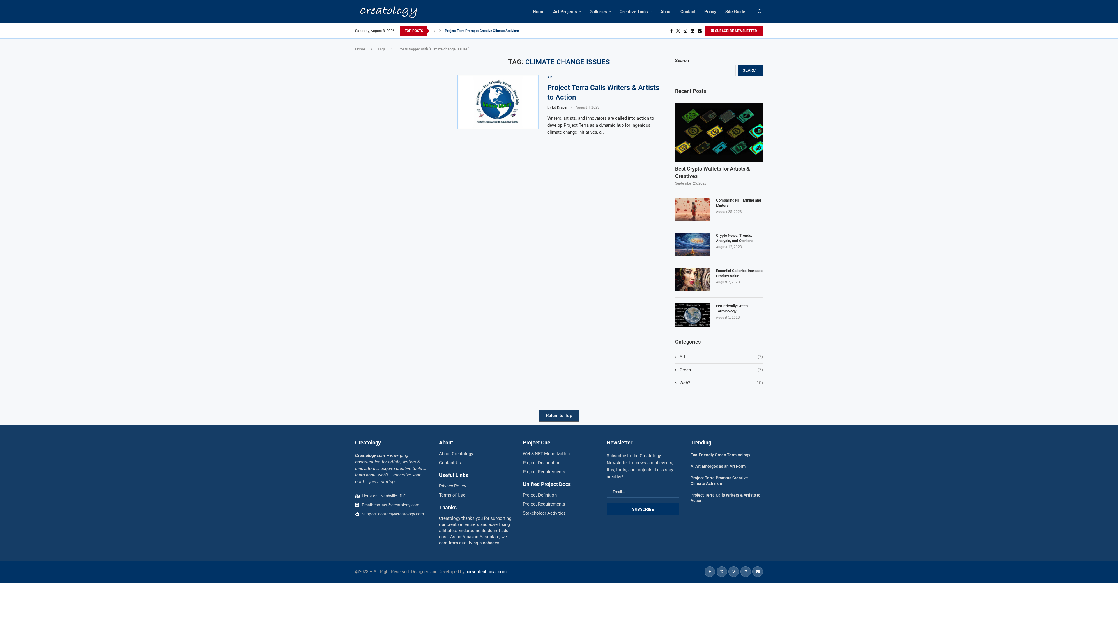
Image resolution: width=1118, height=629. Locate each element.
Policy (710, 11)
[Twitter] (678, 31)
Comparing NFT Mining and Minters (738, 203)
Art (721, 356)
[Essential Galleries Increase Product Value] (692, 279)
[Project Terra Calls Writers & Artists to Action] (498, 102)
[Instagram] (685, 31)
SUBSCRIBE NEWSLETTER (735, 31)
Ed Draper (559, 107)
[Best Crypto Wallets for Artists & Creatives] (719, 132)
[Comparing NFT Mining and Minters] (692, 209)
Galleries (598, 11)
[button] (434, 31)
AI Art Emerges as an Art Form (718, 466)
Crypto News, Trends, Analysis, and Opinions (734, 238)
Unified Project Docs (547, 484)
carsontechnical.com (486, 571)
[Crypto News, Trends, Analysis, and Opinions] (692, 244)
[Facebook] (671, 31)
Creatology (368, 442)
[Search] (760, 11)
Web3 (721, 383)
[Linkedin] (692, 31)
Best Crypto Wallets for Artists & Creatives (712, 172)
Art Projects (565, 11)
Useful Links (453, 475)
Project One (536, 442)
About (666, 11)
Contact (688, 11)
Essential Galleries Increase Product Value (739, 273)
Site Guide (735, 11)
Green (721, 369)
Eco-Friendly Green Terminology (732, 308)
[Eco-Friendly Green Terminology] (692, 315)
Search (682, 60)
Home (538, 11)
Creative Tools (634, 11)
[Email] (699, 31)
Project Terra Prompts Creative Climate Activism (482, 31)
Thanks (448, 507)
